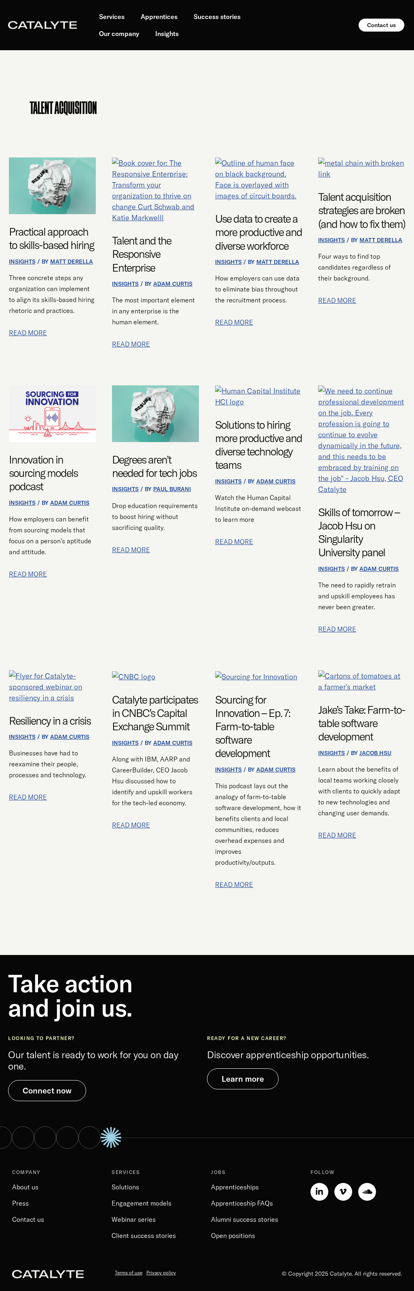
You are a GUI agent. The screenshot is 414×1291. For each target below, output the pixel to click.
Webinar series (134, 1219)
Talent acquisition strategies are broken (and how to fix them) (361, 210)
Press (20, 1203)
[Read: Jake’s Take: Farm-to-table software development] (361, 680)
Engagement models (141, 1203)
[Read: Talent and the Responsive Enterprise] (155, 189)
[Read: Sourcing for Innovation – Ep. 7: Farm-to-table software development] (256, 676)
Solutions (125, 1187)
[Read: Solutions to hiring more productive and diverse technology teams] (258, 395)
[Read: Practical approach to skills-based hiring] (52, 185)
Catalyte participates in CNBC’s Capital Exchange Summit (155, 713)
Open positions (233, 1235)
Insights (22, 261)
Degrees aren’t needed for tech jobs (154, 466)
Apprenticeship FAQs (242, 1203)
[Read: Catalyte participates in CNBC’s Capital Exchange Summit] (133, 676)
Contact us (28, 1219)
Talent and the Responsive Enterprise (141, 254)
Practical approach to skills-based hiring (51, 238)
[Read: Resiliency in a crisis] (52, 686)
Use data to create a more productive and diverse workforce (258, 232)
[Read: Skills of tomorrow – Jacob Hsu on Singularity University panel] (361, 439)
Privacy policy (161, 1273)
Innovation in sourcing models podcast (43, 473)
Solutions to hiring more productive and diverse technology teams (258, 445)
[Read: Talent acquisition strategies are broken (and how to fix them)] (361, 167)
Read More (28, 332)
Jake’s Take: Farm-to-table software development (361, 723)
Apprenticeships (235, 1187)
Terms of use (128, 1273)
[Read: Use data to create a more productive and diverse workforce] (258, 178)
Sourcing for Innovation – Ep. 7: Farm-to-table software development (252, 726)
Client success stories (144, 1235)
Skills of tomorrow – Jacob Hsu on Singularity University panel (358, 532)
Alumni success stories (244, 1219)
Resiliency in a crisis (50, 720)
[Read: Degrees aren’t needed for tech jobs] (155, 412)
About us (25, 1187)
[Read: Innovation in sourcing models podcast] (52, 412)
